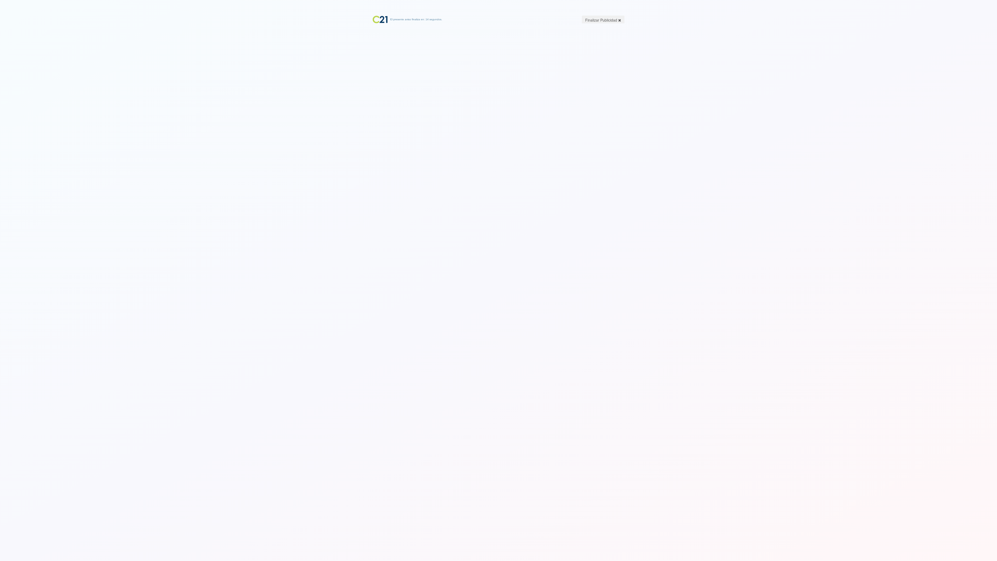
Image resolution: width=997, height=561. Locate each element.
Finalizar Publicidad (601, 20)
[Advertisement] (498, 55)
